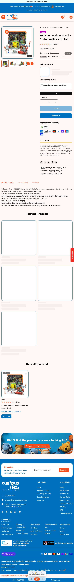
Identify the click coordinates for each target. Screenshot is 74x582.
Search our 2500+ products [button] (38, 446)
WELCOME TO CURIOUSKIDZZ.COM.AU (37, 1)
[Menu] (3, 17)
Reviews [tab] (35, 182)
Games (62, 528)
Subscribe (64, 470)
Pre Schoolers (65, 525)
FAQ (61, 510)
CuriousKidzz (17, 576)
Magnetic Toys (50, 530)
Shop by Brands (43, 497)
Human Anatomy (22, 534)
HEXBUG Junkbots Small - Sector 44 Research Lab (14, 407)
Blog (62, 487)
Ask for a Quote (59, 6)
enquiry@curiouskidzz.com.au (16, 500)
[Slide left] (28, 63)
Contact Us (64, 494)
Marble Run (20, 530)
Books (62, 531)
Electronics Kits (7, 534)
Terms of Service (66, 504)
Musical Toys (64, 534)
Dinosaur (34, 534)
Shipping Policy (66, 513)
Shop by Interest (43, 491)
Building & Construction (21, 526)
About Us (40, 500)
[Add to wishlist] (56, 93)
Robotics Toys (6, 528)
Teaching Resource (44, 494)
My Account (64, 491)
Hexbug (43, 32)
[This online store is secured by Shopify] (44, 128)
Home (42, 28)
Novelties (34, 528)
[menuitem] (44, 487)
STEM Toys (5, 525)
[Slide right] (32, 63)
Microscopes (35, 525)
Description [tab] (9, 182)
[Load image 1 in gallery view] (5, 63)
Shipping (43, 57)
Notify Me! (56, 116)
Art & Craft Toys (36, 531)
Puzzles (47, 534)
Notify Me (6, 416)
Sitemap (63, 507)
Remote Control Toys (51, 526)
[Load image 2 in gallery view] (13, 63)
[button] (62, 17)
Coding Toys (5, 531)
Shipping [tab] (24, 182)
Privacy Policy (65, 497)
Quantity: (43, 98)
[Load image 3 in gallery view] (21, 63)
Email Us (56, 580)
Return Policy (65, 500)
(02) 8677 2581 (10, 496)
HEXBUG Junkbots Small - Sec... (58, 28)
